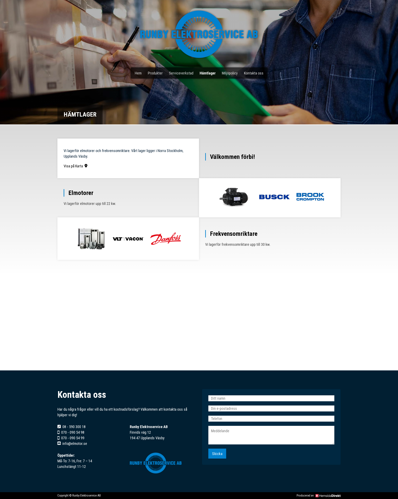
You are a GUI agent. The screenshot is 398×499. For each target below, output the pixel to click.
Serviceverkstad (181, 73)
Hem (138, 73)
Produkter (155, 73)
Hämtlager (208, 73)
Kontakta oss (253, 73)
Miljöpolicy (230, 73)
